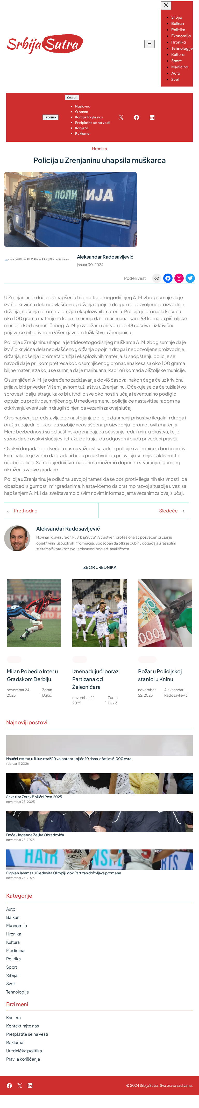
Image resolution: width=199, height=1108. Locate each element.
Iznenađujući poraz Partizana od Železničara (95, 679)
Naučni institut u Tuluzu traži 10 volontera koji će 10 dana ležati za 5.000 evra (68, 758)
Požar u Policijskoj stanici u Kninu (160, 675)
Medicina (15, 950)
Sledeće (168, 510)
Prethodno (26, 510)
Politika (13, 958)
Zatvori (72, 97)
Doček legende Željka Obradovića (35, 834)
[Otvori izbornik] (149, 44)
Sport (14, 659)
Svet (10, 983)
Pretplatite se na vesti (27, 1034)
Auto (10, 909)
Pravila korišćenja (23, 1059)
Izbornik (50, 117)
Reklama (14, 1042)
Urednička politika (24, 1050)
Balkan (12, 917)
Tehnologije (17, 992)
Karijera (13, 1017)
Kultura (13, 942)
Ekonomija (16, 925)
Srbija (11, 975)
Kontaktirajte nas (22, 1025)
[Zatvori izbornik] (166, 5)
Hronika (99, 148)
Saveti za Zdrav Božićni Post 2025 (34, 796)
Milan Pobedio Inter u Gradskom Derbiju (32, 675)
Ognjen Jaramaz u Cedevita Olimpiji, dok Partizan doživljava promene (63, 872)
